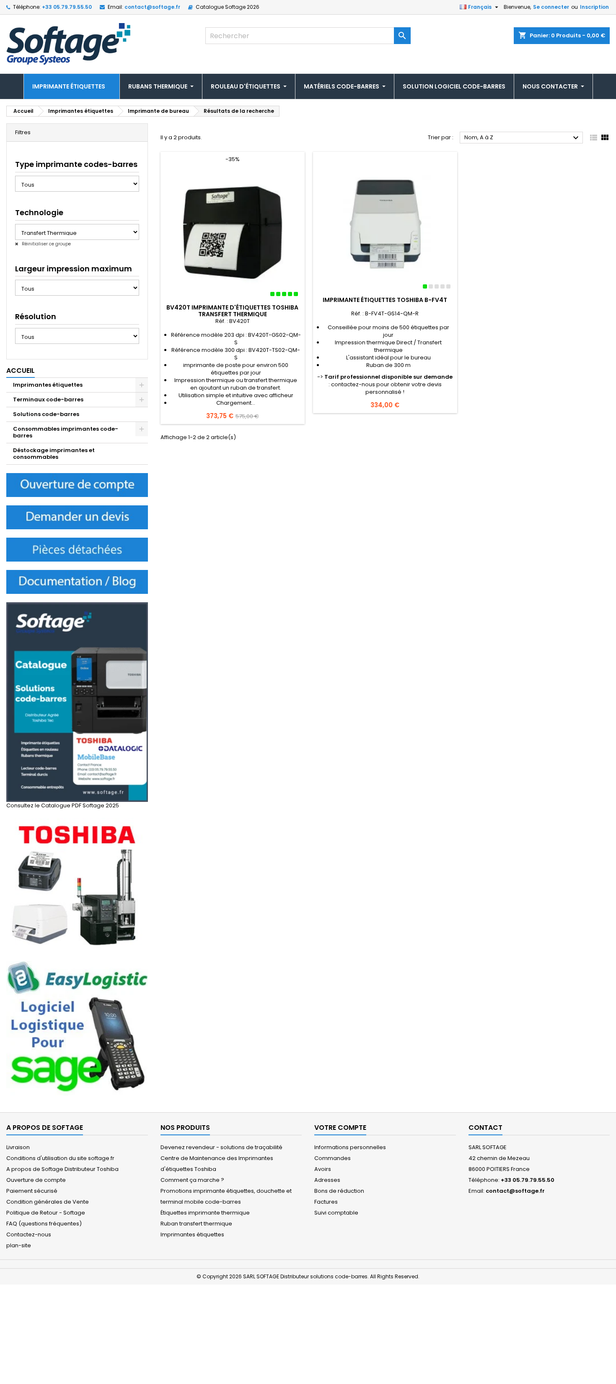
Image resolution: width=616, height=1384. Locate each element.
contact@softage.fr (152, 6)
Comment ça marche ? (192, 1180)
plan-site (18, 1245)
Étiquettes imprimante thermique (205, 1213)
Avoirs (322, 1169)
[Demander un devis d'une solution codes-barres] (77, 517)
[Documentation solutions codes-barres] (77, 581)
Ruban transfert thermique (196, 1224)
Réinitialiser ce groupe (46, 244)
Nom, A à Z (522, 138)
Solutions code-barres (46, 414)
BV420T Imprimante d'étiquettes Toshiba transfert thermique (232, 310)
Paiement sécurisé (31, 1191)
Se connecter (551, 6)
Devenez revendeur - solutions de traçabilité (221, 1147)
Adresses (327, 1180)
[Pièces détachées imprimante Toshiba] (77, 549)
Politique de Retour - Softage (45, 1213)
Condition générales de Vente (47, 1202)
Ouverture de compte (36, 1180)
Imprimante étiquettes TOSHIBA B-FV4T (385, 300)
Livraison (18, 1147)
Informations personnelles (350, 1147)
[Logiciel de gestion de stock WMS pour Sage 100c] (77, 1028)
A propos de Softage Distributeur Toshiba (62, 1169)
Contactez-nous (28, 1234)
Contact (485, 1127)
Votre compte (340, 1127)
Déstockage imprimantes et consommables (54, 453)
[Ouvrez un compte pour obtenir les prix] (77, 485)
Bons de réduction (339, 1191)
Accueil (20, 370)
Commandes (332, 1158)
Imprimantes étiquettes (48, 385)
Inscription (594, 6)
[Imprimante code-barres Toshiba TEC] (77, 885)
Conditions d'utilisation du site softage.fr (60, 1158)
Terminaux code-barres (48, 399)
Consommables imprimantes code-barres (65, 432)
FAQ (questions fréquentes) (44, 1224)
